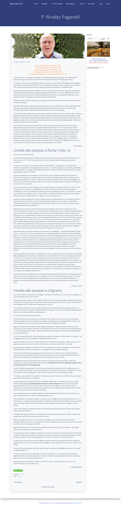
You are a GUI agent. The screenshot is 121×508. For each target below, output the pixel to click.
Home (36, 4)
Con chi (82, 4)
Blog (101, 4)
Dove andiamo (70, 4)
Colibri (80, 503)
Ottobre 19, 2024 (25, 62)
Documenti (91, 4)
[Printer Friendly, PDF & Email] (18, 470)
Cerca (108, 4)
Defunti (22, 474)
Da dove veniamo (57, 4)
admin (16, 62)
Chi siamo (44, 4)
